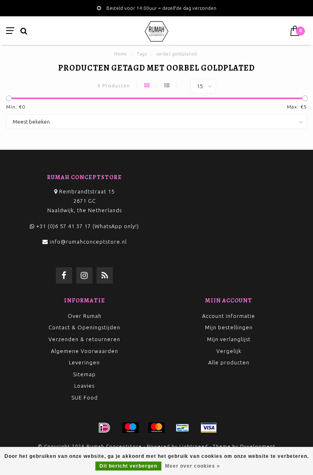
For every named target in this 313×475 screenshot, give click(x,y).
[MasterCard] (156, 428)
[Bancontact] (182, 428)
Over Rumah (84, 316)
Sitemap (84, 374)
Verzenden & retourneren (84, 339)
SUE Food (84, 397)
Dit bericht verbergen (128, 466)
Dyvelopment (258, 446)
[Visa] (208, 428)
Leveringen (84, 362)
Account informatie (228, 316)
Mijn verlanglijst (229, 339)
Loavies (84, 385)
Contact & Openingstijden (84, 327)
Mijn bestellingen (229, 327)
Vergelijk (228, 351)
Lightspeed (193, 446)
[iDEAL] (104, 428)
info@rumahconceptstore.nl (88, 241)
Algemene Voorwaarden (84, 351)
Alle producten (228, 362)
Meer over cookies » (192, 466)
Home (120, 53)
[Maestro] (130, 428)
